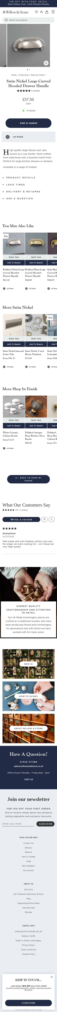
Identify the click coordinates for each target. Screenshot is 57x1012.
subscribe (45, 824)
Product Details (21, 177)
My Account (28, 870)
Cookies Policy (28, 954)
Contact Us (28, 843)
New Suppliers (28, 866)
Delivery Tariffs (28, 936)
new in (28, 664)
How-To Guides (28, 857)
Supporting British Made (28, 903)
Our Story (28, 889)
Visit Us (28, 779)
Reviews (28, 912)
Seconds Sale (29, 908)
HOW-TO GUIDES (28, 696)
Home (14, 75)
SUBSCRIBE (28, 1003)
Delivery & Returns (23, 191)
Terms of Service (28, 950)
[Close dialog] (52, 977)
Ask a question (19, 198)
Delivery (28, 848)
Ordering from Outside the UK (28, 931)
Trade (28, 861)
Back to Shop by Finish (30, 479)
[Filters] (44, 519)
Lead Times (15, 184)
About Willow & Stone (28, 728)
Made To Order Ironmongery (28, 940)
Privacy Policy (28, 945)
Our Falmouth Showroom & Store (28, 894)
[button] (24, 90)
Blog (28, 899)
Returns (28, 852)
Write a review (21, 519)
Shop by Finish (37, 75)
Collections (24, 75)
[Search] (6, 20)
